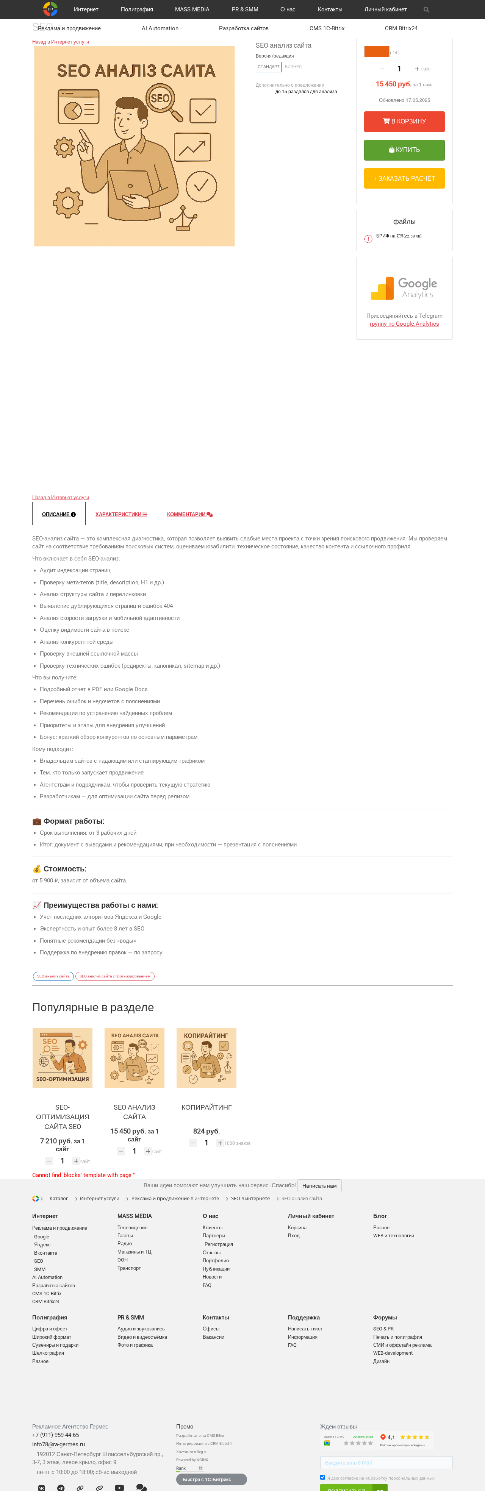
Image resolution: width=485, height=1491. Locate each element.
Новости (212, 1277)
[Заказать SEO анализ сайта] (134, 1058)
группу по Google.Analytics (404, 323)
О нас (288, 9)
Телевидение (132, 1227)
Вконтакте (45, 1253)
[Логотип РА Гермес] (50, 9)
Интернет (86, 9)
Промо (184, 1426)
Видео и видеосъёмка (142, 1337)
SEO (38, 1261)
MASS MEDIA (192, 9)
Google (41, 1237)
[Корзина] (443, 9)
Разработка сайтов (244, 28)
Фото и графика (135, 1345)
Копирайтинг (206, 1107)
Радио (124, 1243)
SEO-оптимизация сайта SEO (62, 1116)
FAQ (207, 1285)
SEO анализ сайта (53, 976)
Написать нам (319, 1186)
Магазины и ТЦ (134, 1252)
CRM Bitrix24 (401, 28)
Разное (40, 1361)
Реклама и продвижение (69, 28)
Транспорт (129, 1268)
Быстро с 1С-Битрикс (207, 1479)
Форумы (385, 1317)
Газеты (125, 1235)
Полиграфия (137, 9)
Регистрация (219, 1244)
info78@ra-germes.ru (58, 1444)
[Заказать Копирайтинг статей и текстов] (206, 1058)
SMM (39, 1269)
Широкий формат (51, 1337)
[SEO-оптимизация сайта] (62, 1058)
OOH (122, 1260)
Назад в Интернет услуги (60, 42)
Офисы (211, 1329)
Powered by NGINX (192, 1460)
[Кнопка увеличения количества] (417, 69)
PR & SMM (245, 9)
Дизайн (381, 1361)
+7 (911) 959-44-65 (55, 1435)
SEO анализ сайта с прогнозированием (115, 976)
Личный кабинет (386, 9)
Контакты (330, 9)
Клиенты (212, 1227)
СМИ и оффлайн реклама (402, 1345)
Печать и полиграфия (397, 1337)
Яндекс (42, 1244)
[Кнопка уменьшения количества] (382, 69)
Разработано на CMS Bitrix (200, 1435)
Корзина (297, 1227)
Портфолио (216, 1260)
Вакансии (213, 1337)
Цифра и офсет (49, 1329)
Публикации (216, 1269)
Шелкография (48, 1353)
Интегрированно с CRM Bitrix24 (204, 1443)
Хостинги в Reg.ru (192, 1452)
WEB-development (393, 1353)
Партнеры (214, 1235)
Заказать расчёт (406, 178)
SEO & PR (383, 1329)
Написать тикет (305, 1329)
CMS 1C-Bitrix (327, 28)
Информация (303, 1337)
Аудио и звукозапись (141, 1329)
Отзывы (212, 1252)
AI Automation (160, 28)
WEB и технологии (393, 1235)
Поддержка (304, 1317)
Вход (294, 1235)
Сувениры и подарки (55, 1345)
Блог (380, 1216)
